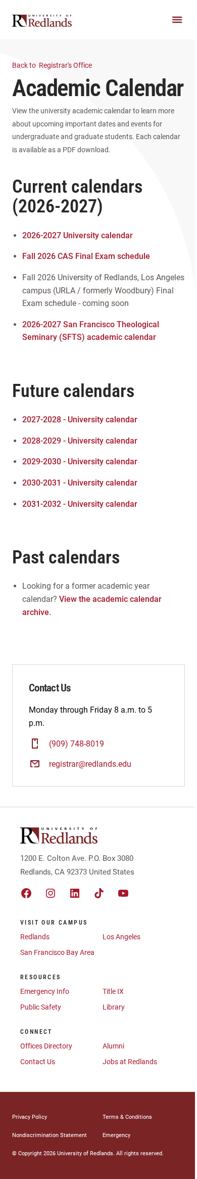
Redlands (35, 937)
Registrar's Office (52, 65)
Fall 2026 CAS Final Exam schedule (86, 256)
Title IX (113, 991)
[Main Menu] (177, 19)
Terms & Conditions (127, 1117)
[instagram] (50, 893)
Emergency (116, 1135)
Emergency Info (44, 991)
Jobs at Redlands (130, 1062)
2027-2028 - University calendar (79, 419)
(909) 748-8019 (76, 744)
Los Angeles (121, 937)
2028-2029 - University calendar (79, 441)
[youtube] (123, 893)
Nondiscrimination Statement (49, 1135)
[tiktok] (99, 893)
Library (114, 1007)
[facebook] (26, 893)
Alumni (113, 1046)
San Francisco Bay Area (57, 952)
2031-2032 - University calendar (79, 504)
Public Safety (40, 1007)
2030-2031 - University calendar (79, 483)
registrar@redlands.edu (90, 764)
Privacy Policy (29, 1117)
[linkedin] (75, 893)
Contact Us (37, 1062)
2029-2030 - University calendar (79, 461)
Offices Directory (46, 1046)
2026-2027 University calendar (77, 235)
